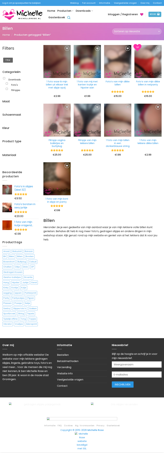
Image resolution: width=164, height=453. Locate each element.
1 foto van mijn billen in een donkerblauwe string (118, 143)
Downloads (83, 11)
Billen (20, 256)
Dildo (25, 266)
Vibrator (7, 324)
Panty (6, 298)
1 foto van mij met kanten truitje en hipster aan (87, 84)
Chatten (7, 266)
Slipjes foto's (19, 308)
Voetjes (19, 324)
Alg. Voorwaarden (84, 425)
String (21, 313)
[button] (154, 14)
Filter (8, 60)
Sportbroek (9, 313)
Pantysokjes (18, 298)
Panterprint (30, 293)
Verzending (64, 367)
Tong (23, 318)
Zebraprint (31, 324)
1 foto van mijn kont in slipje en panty (57, 200)
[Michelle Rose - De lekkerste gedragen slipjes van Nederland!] (22, 14)
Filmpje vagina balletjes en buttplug (57, 143)
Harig (6, 282)
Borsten (30, 256)
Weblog (74, 3)
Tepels (30, 313)
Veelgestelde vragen (125, 3)
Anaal (6, 251)
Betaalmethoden (67, 361)
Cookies (68, 425)
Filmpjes (15, 90)
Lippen (18, 293)
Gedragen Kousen (13, 272)
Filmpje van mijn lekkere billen (87, 142)
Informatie (104, 3)
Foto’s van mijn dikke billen (118, 83)
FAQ (60, 425)
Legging (7, 293)
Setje (27, 303)
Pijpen (31, 298)
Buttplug (22, 261)
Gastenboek (56, 17)
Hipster (15, 282)
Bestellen (63, 355)
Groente (28, 277)
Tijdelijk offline (10, 318)
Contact (157, 3)
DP (32, 266)
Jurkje (25, 282)
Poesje (18, 303)
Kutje (23, 287)
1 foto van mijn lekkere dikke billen (148, 142)
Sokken (33, 308)
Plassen (7, 303)
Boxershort (9, 261)
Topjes (32, 318)
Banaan (29, 251)
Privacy (100, 425)
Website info (65, 373)
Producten (64, 11)
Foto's (14, 84)
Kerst (34, 282)
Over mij (144, 3)
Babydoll (17, 251)
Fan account (88, 3)
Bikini (11, 256)
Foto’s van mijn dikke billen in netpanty (148, 83)
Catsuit (32, 261)
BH (4, 256)
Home (51, 11)
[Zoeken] (68, 17)
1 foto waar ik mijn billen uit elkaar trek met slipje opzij (57, 84)
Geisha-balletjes (12, 277)
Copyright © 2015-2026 (82, 430)
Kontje (15, 287)
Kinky (5, 287)
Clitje (17, 266)
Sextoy (6, 308)
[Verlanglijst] (141, 14)
